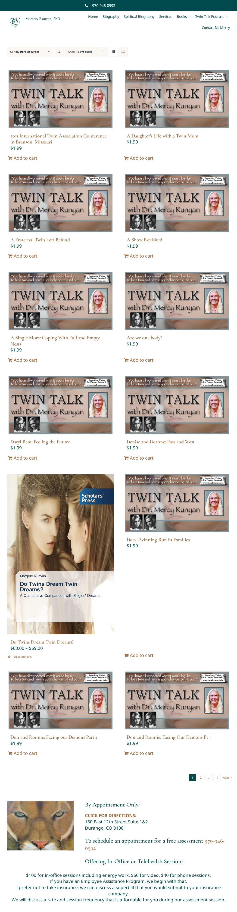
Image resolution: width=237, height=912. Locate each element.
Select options (23, 657)
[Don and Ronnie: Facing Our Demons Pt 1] (176, 700)
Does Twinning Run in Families (158, 540)
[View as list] (123, 51)
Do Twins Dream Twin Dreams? (42, 642)
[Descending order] (59, 51)
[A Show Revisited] (176, 203)
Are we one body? (144, 338)
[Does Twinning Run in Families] (176, 503)
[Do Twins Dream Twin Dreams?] (60, 554)
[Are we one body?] (176, 301)
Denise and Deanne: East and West (160, 442)
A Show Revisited (144, 240)
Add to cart (25, 158)
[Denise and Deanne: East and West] (176, 405)
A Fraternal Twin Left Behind (40, 240)
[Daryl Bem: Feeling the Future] (60, 405)
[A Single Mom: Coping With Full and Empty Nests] (60, 301)
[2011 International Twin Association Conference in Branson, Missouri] (60, 99)
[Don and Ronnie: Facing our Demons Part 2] (60, 700)
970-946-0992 (103, 5)
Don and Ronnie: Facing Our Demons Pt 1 (169, 737)
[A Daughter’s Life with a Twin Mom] (176, 99)
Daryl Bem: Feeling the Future (40, 442)
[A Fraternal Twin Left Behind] (60, 203)
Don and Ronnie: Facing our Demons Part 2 (53, 737)
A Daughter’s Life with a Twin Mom (162, 136)
